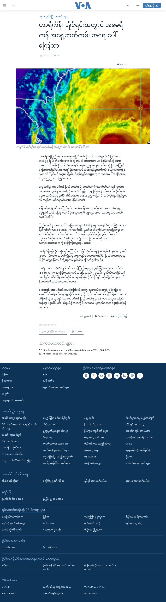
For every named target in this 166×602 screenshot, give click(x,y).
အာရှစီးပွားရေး (91, 450)
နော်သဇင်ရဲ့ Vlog (133, 523)
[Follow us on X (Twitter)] (94, 376)
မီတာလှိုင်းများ (50, 547)
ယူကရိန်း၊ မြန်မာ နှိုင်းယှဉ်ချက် (58, 456)
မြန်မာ (5, 374)
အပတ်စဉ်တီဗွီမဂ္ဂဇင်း (12, 529)
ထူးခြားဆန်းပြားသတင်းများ (56, 463)
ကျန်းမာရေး (90, 456)
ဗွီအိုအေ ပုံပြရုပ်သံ (93, 529)
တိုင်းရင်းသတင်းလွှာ (135, 424)
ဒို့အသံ (128, 456)
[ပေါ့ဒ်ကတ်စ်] (132, 376)
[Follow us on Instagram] (109, 376)
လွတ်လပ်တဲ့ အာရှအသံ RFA (57, 587)
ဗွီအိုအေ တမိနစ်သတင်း (136, 516)
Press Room (8, 593)
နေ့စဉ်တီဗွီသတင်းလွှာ (12, 516)
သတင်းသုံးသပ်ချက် (12, 434)
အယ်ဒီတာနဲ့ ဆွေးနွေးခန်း (14, 418)
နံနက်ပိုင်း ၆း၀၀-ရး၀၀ (12, 499)
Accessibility (90, 593)
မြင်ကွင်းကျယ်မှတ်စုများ (96, 431)
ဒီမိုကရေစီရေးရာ (10, 441)
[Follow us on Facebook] (86, 376)
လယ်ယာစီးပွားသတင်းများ (56, 450)
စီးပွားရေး (48, 437)
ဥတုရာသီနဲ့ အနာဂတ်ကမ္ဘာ (55, 431)
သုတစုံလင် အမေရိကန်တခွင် (139, 437)
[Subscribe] (140, 376)
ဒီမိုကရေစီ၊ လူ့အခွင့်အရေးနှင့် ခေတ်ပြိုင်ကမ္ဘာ (19, 426)
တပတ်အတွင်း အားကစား (55, 444)
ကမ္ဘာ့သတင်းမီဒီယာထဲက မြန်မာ (17, 460)
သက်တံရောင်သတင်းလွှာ (137, 463)
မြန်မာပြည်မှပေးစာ (93, 424)
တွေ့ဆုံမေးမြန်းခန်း (52, 529)
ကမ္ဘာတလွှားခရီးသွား (94, 437)
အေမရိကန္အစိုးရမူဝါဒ (53, 593)
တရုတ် (5, 393)
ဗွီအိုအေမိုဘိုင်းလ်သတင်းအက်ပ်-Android (100, 567)
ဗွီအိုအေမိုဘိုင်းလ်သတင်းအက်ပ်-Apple (59, 567)
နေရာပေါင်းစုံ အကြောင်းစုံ (137, 450)
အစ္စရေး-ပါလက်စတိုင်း (13, 400)
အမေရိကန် (7, 387)
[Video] (138, 5)
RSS (44, 374)
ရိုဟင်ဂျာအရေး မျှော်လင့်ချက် (139, 418)
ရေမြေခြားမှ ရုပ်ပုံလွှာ (94, 516)
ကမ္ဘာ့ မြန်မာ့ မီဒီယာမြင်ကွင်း (56, 418)
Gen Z (128, 444)
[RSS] (124, 376)
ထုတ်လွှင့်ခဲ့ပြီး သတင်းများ (53, 16)
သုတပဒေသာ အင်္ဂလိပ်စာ (137, 481)
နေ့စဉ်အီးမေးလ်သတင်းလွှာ (55, 387)
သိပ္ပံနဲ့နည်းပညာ (50, 424)
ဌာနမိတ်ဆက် (8, 547)
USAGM (6, 587)
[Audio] (128, 5)
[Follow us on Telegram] (117, 376)
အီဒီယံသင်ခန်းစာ (10, 481)
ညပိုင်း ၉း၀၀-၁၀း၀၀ (53, 499)
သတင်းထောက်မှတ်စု (12, 454)
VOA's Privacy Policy (94, 587)
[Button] (122, 64)
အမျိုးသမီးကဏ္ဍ (92, 463)
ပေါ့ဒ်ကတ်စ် (48, 381)
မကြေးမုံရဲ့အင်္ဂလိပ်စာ (53, 481)
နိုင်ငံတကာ (7, 381)
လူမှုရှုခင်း (89, 418)
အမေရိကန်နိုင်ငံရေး (11, 447)
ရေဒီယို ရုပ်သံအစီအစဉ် (13, 523)
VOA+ (5, 565)
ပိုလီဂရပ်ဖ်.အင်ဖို (92, 523)
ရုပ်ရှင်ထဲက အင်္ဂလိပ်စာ (95, 481)
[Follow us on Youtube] (101, 376)
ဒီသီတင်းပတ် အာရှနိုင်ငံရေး (97, 444)
